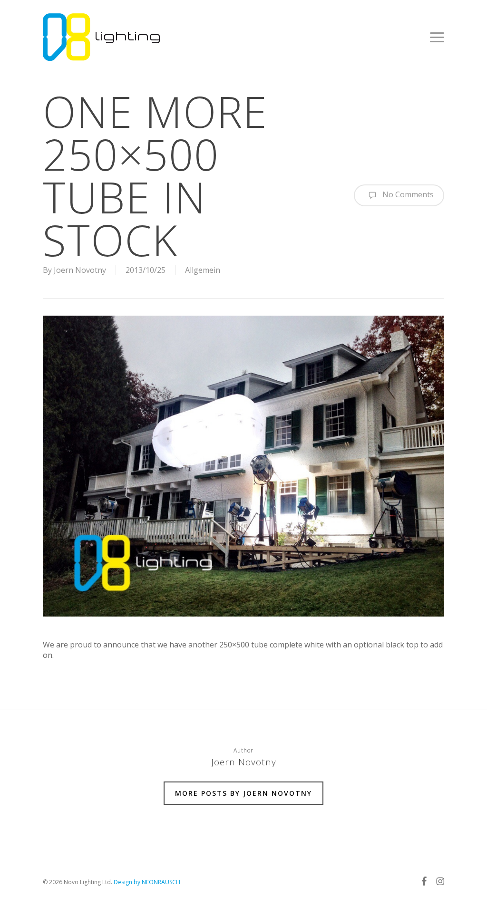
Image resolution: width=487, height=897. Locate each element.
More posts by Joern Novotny (243, 793)
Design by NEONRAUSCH (147, 882)
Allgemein (202, 270)
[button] (437, 37)
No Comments (407, 194)
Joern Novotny (80, 270)
